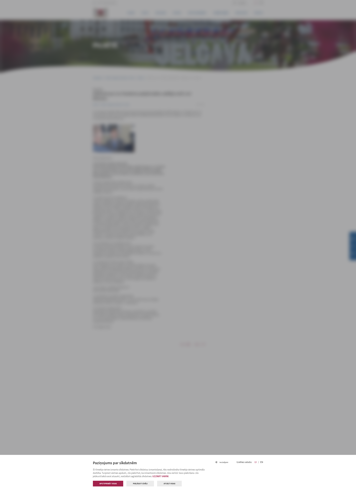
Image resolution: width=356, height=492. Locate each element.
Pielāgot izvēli (140, 483)
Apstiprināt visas (108, 483)
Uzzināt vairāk (160, 476)
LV (255, 462)
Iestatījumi (224, 462)
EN (261, 462)
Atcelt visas (169, 483)
